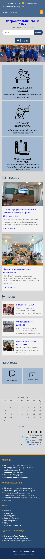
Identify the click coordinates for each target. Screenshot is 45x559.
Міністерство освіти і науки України (18, 488)
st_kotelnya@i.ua (30, 3)
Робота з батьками (12, 518)
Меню (25, 40)
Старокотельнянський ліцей (22, 22)
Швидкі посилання (10, 12)
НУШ (6, 523)
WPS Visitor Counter (35, 445)
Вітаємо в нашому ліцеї (15, 7)
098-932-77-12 (15, 3)
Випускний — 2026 (25, 304)
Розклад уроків (10, 516)
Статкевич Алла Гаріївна (15, 536)
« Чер (21, 426)
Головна (7, 511)
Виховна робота (10, 520)
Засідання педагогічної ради (17, 269)
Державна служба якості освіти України (20, 490)
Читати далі (8, 228)
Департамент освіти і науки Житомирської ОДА (22, 498)
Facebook (24, 477)
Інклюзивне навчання (12, 525)
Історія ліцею (9, 513)
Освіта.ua (8, 500)
